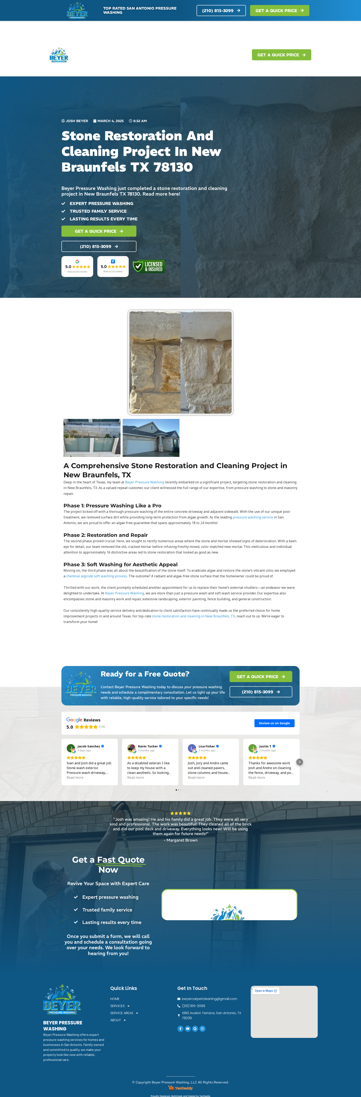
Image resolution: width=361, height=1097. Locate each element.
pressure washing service (253, 517)
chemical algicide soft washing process (96, 576)
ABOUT (229, 55)
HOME (142, 55)
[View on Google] (71, 748)
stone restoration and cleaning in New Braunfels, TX (193, 616)
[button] (61, 762)
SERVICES (162, 55)
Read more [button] (75, 777)
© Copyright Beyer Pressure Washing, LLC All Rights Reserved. (180, 1082)
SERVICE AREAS (197, 55)
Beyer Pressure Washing (144, 482)
